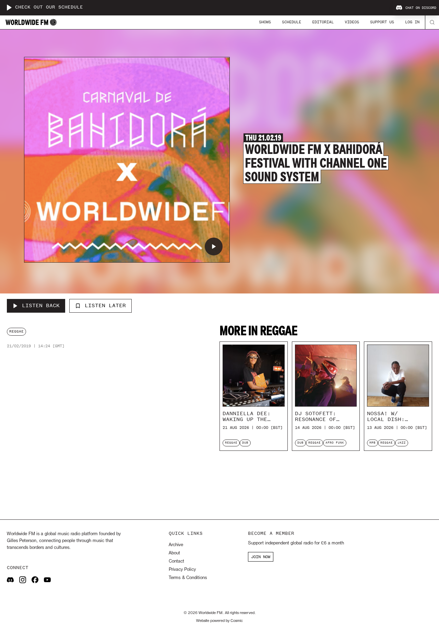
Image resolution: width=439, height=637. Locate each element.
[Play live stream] (8, 7)
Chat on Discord (420, 8)
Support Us (382, 22)
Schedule (291, 22)
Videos (352, 22)
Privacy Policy (182, 570)
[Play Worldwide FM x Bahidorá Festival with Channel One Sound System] (214, 246)
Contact (176, 561)
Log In (412, 22)
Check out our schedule (49, 7)
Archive (176, 545)
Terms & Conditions (188, 578)
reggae (16, 331)
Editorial (323, 22)
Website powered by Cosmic (219, 621)
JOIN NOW (260, 556)
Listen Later (105, 305)
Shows (265, 22)
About (174, 553)
